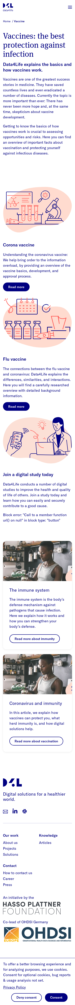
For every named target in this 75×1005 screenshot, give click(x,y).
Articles (45, 842)
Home (7, 21)
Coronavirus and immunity (35, 703)
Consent (56, 997)
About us (10, 842)
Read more (16, 287)
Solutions (10, 854)
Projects (9, 848)
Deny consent (26, 997)
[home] (8, 7)
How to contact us (17, 873)
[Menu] (70, 7)
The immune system (29, 590)
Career (8, 878)
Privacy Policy (14, 987)
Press (7, 884)
